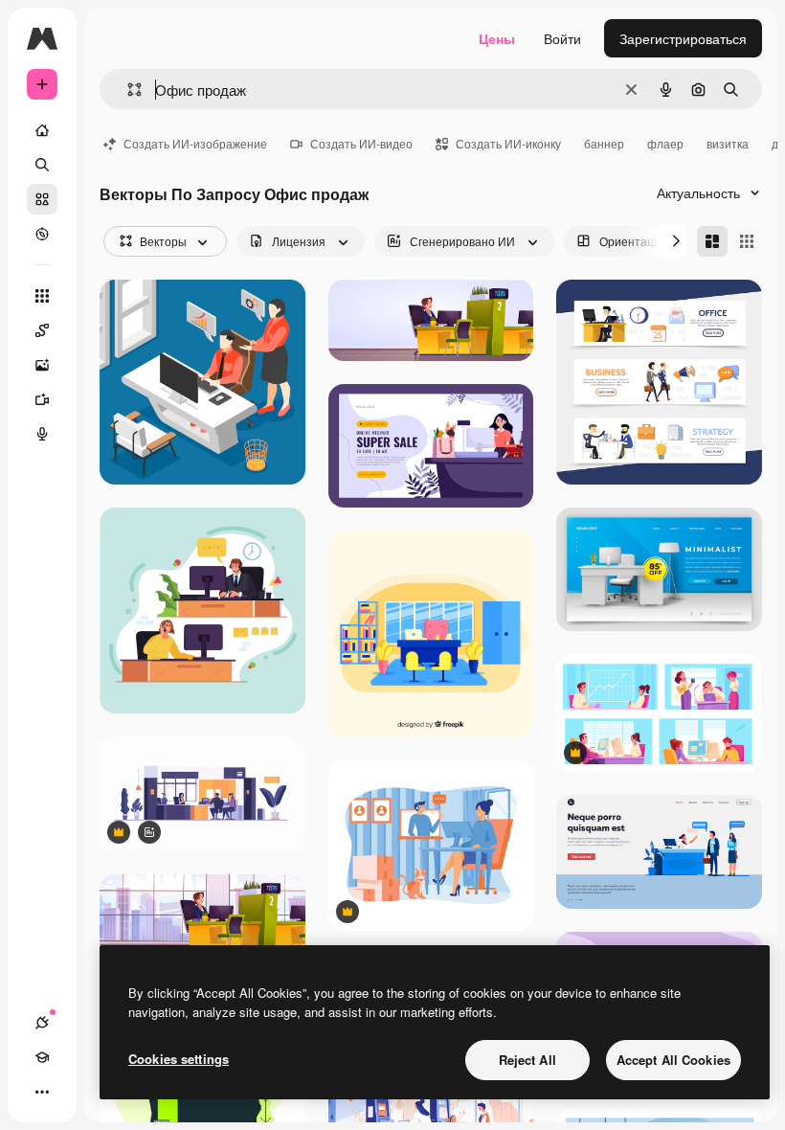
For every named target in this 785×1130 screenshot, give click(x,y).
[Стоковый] (42, 199)
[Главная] (42, 130)
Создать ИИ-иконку (508, 143)
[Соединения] (42, 1022)
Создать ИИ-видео (361, 143)
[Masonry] (712, 241)
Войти (562, 38)
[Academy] (42, 1057)
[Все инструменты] (42, 296)
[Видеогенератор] (42, 399)
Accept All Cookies (673, 1060)
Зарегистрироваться (683, 38)
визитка (727, 143)
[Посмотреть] (42, 233)
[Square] (746, 241)
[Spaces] (42, 330)
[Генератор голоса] (42, 433)
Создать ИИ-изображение (195, 143)
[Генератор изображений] (42, 365)
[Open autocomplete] (127, 89)
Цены (497, 38)
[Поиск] (42, 164)
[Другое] (42, 1091)
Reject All (527, 1060)
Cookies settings (178, 1059)
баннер (604, 143)
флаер (665, 143)
